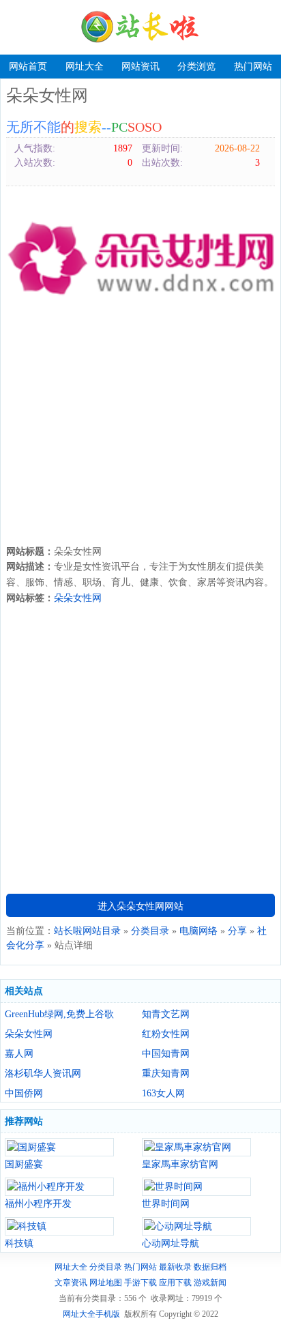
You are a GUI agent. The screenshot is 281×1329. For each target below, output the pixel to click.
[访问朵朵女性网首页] (140, 258)
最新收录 (175, 1267)
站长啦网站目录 (87, 931)
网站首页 (28, 66)
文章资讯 (71, 1282)
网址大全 (84, 66)
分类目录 (150, 931)
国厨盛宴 (24, 1164)
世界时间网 (166, 1204)
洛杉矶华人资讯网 (43, 1073)
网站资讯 (140, 66)
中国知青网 (166, 1054)
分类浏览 (196, 66)
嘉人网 (19, 1054)
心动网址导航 (170, 1243)
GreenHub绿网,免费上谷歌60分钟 (59, 1014)
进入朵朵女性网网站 (140, 906)
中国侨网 (24, 1093)
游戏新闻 (210, 1282)
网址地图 (105, 1282)
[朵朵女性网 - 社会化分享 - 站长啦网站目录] (140, 27)
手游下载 (140, 1282)
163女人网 (163, 1093)
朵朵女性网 (78, 598)
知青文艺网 (166, 1014)
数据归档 (210, 1267)
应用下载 (175, 1282)
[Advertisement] (140, 432)
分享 (237, 931)
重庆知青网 (166, 1073)
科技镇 (19, 1243)
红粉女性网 (166, 1034)
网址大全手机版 (91, 1314)
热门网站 (253, 66)
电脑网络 (198, 931)
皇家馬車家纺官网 (180, 1164)
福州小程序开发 (38, 1204)
